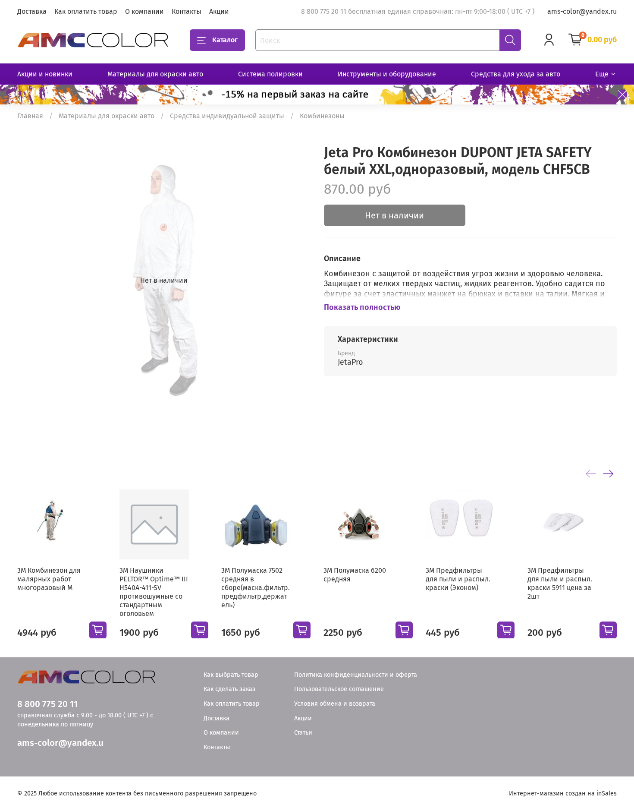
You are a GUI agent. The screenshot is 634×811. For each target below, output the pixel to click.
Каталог (225, 40)
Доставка (32, 11)
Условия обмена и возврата (334, 703)
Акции (219, 11)
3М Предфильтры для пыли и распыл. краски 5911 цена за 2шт (559, 583)
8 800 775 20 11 (47, 704)
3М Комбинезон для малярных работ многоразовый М (49, 578)
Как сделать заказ (229, 689)
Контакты (186, 11)
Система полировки (270, 74)
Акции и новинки (44, 74)
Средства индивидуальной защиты (227, 116)
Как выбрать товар (231, 674)
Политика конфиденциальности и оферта (355, 674)
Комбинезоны (322, 116)
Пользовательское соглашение (339, 689)
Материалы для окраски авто (155, 74)
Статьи (303, 732)
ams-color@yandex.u (60, 743)
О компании (144, 11)
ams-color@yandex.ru (582, 11)
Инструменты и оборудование (387, 74)
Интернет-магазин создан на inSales (563, 793)
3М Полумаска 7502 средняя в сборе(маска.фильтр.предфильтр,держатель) (255, 587)
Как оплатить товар (85, 11)
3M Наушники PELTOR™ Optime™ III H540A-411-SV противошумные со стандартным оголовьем (153, 591)
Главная (30, 116)
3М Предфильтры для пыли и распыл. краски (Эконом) (458, 578)
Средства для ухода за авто (515, 74)
